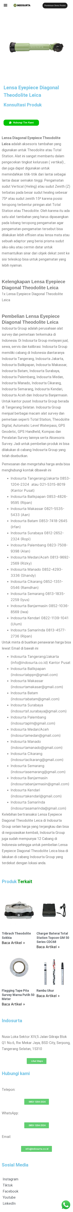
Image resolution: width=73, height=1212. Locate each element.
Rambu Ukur (45, 990)
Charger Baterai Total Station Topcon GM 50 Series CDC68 (52, 937)
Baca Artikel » (13, 943)
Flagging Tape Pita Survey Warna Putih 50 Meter (18, 995)
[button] (5, 5)
